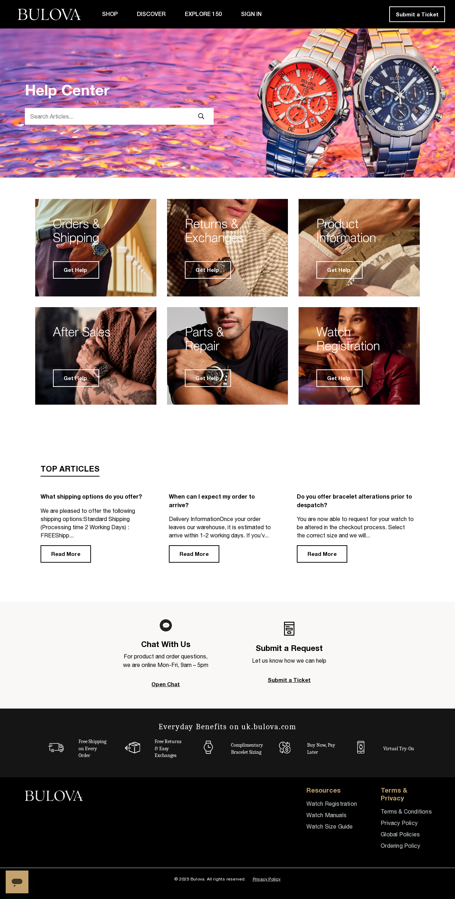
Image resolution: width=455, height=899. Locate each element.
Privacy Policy (399, 823)
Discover (151, 14)
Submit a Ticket (417, 14)
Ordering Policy (400, 845)
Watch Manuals (326, 815)
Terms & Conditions (406, 811)
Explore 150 (203, 14)
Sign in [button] (251, 14)
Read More (65, 554)
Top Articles (70, 468)
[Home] (51, 14)
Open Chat (165, 684)
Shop (110, 14)
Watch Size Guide (329, 826)
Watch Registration (331, 803)
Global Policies (400, 834)
